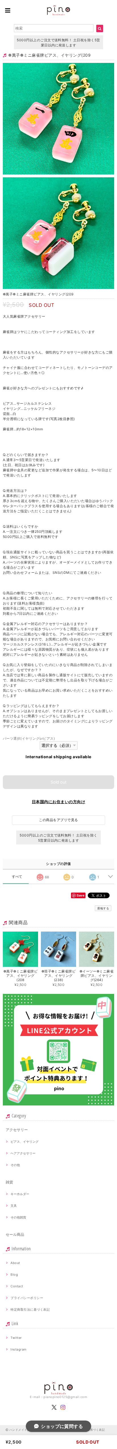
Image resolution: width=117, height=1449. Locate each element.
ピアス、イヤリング (25, 1142)
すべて (17, 876)
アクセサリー (17, 1129)
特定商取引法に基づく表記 (30, 1310)
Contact (17, 1286)
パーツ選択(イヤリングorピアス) (29, 738)
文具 (14, 1206)
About (15, 1263)
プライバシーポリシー (27, 1298)
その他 (15, 1165)
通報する (103, 908)
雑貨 (9, 1182)
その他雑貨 (18, 1217)
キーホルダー (20, 1194)
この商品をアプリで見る (58, 820)
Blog (14, 1275)
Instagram (18, 1349)
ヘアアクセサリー (23, 1153)
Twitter (16, 1338)
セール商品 (15, 1234)
